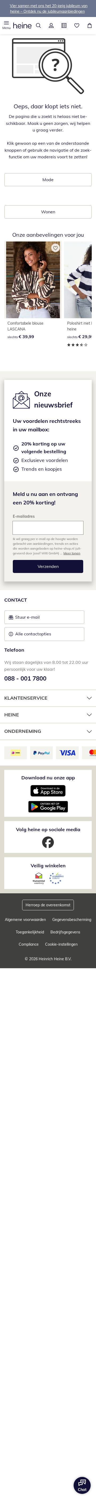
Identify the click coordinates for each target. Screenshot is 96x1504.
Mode (48, 179)
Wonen (48, 211)
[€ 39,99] (33, 279)
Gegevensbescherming (71, 919)
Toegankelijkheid (30, 932)
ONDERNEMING (22, 731)
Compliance (29, 944)
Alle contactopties (33, 633)
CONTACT (15, 600)
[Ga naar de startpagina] (22, 25)
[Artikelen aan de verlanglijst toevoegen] (55, 248)
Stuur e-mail (27, 618)
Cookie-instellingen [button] (61, 944)
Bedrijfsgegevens (65, 932)
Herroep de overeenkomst (48, 905)
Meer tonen (71, 553)
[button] (6, 25)
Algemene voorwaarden (25, 919)
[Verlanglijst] (76, 25)
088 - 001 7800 (25, 678)
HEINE (11, 715)
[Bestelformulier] (64, 25)
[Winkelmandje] (89, 25)
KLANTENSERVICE (25, 698)
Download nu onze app (48, 778)
